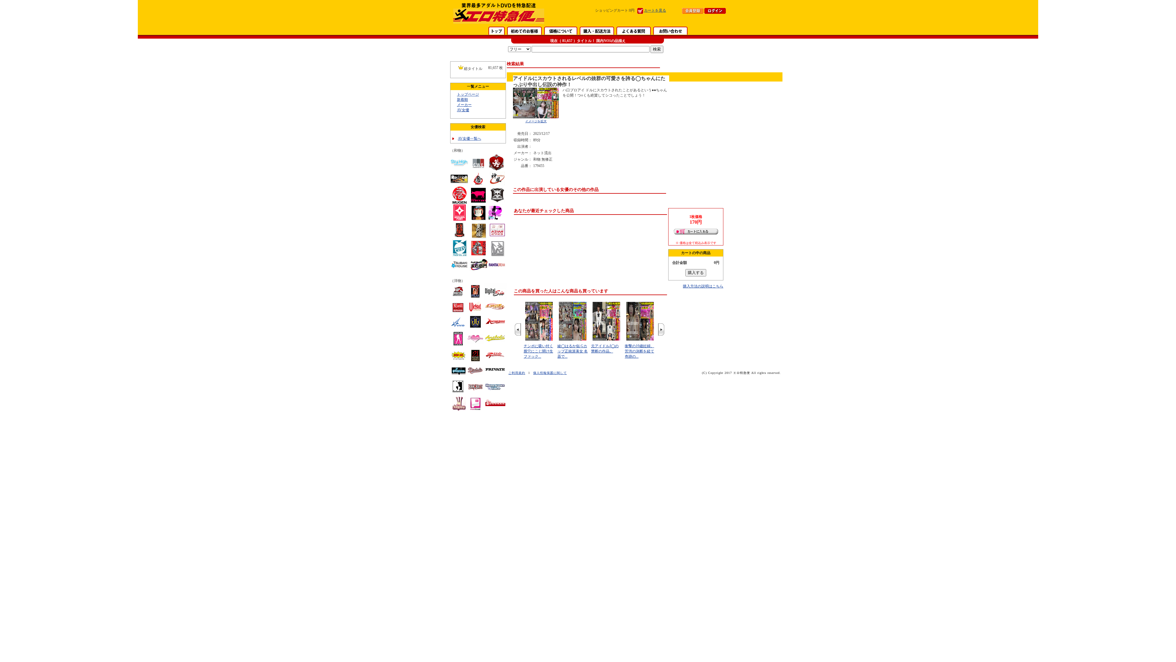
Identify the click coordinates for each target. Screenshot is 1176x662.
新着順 (462, 99)
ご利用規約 (516, 373)
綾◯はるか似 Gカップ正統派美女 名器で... (572, 351)
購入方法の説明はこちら (703, 286)
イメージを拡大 (536, 121)
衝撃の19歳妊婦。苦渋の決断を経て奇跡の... (639, 351)
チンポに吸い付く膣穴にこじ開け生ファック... (538, 351)
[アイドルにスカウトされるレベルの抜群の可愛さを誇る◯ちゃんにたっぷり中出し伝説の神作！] (536, 117)
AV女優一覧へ (469, 138)
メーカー (464, 105)
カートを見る (655, 10)
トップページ (468, 94)
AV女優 (463, 110)
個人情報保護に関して (550, 373)
